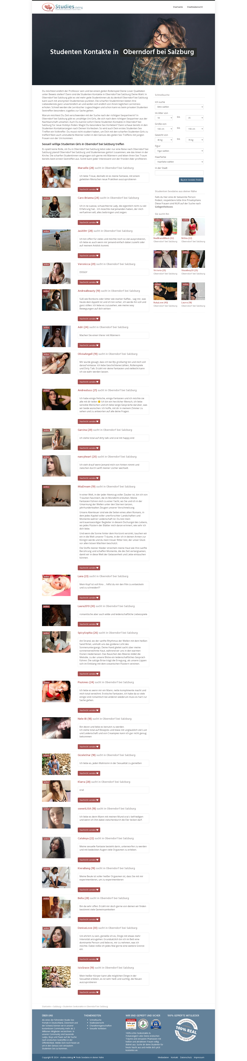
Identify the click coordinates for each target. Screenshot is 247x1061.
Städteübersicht (195, 7)
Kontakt (174, 1057)
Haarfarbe (160, 157)
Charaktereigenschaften (101, 1025)
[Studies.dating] (62, 7)
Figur (158, 146)
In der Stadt (161, 168)
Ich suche (160, 102)
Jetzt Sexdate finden (192, 179)
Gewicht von (161, 134)
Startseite (178, 7)
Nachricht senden (88, 189)
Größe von (160, 123)
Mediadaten (163, 1057)
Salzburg (57, 1006)
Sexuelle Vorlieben (98, 1028)
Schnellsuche (95, 1020)
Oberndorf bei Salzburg (119, 168)
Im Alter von (161, 113)
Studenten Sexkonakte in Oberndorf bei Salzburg (85, 1006)
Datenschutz (186, 1057)
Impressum (199, 1057)
